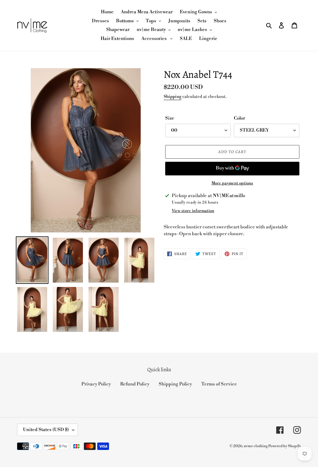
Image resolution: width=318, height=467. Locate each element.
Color (239, 118)
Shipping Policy (175, 384)
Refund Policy (134, 384)
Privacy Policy (96, 384)
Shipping (172, 96)
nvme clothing (256, 446)
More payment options (232, 183)
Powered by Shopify (284, 446)
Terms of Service (219, 384)
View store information (193, 210)
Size (169, 118)
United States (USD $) (46, 430)
